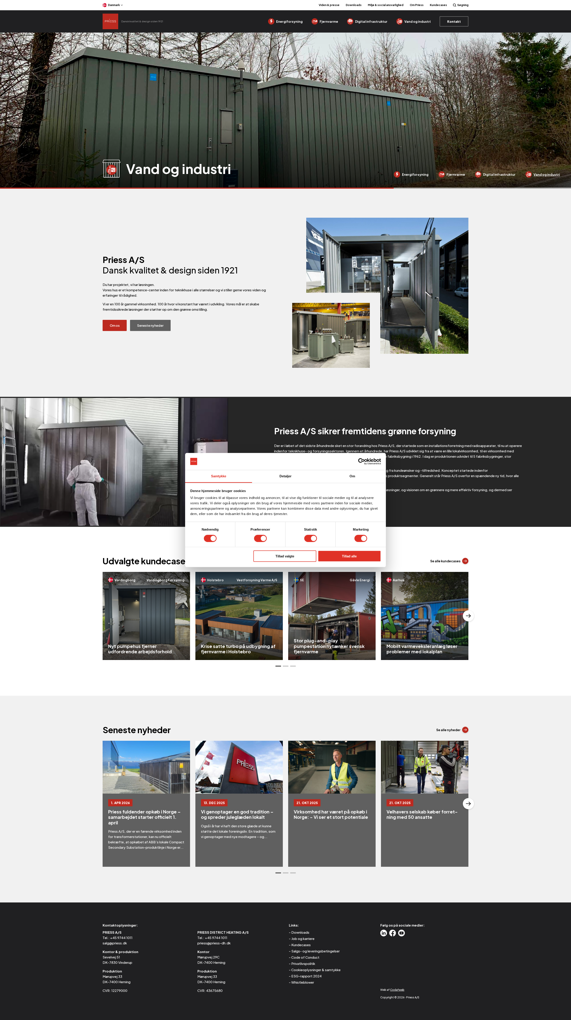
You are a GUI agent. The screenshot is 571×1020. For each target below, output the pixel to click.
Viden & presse (329, 5)
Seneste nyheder (150, 325)
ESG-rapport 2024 (306, 976)
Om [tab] (352, 476)
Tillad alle (349, 556)
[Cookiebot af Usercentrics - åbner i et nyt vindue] (361, 461)
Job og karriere (302, 938)
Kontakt (454, 21)
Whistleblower (302, 982)
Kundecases (438, 5)
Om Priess (417, 5)
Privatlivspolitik (303, 963)
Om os (115, 325)
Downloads (354, 5)
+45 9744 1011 (121, 937)
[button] (278, 666)
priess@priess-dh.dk (214, 943)
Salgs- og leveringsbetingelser (315, 951)
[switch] (260, 538)
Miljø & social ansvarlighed (385, 5)
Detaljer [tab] (285, 476)
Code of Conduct (305, 957)
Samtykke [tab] (218, 476)
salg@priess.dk (115, 943)
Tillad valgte (284, 556)
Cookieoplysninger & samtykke (316, 970)
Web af (392, 989)
